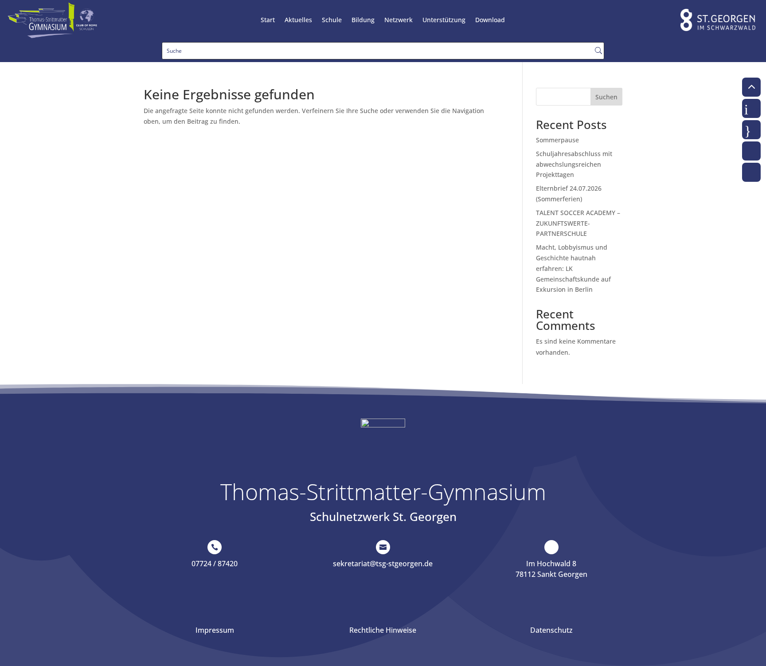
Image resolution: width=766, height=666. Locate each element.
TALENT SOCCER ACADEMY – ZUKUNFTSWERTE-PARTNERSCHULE (578, 223)
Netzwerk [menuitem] (398, 20)
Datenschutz (551, 630)
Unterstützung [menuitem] (443, 20)
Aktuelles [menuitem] (298, 20)
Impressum (214, 630)
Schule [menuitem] (332, 20)
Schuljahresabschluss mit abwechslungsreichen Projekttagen (574, 164)
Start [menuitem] (268, 20)
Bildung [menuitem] (363, 20)
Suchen (606, 97)
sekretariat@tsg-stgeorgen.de (383, 563)
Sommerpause (557, 140)
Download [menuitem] (490, 20)
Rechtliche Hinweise (382, 630)
